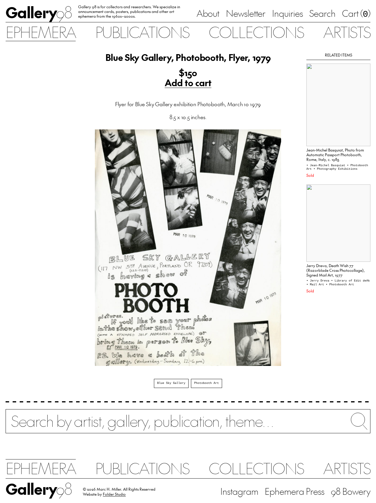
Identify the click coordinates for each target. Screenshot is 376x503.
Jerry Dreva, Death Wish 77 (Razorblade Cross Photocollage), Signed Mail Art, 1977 (335, 270)
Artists (346, 31)
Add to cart (188, 83)
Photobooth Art (206, 383)
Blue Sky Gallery (171, 383)
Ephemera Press (294, 491)
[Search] (188, 425)
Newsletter (246, 13)
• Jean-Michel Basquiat (326, 165)
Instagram (239, 491)
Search (322, 13)
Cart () (356, 13)
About (208, 13)
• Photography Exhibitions (335, 169)
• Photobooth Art (340, 284)
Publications (142, 31)
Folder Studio (114, 494)
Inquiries (287, 13)
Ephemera (40, 31)
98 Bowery (350, 491)
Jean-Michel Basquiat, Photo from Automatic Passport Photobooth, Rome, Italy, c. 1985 (335, 154)
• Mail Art (316, 284)
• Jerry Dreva (318, 280)
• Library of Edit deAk (350, 280)
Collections (256, 31)
